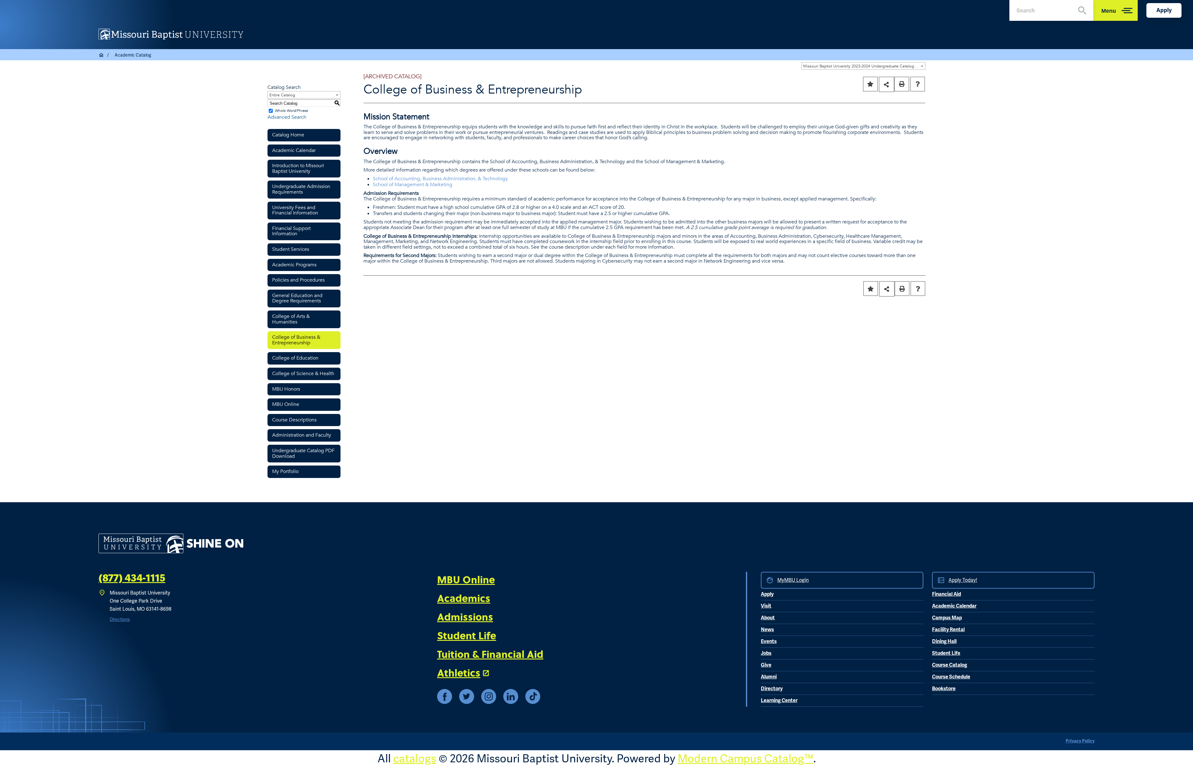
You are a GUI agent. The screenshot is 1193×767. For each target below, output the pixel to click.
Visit (766, 606)
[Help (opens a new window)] (917, 84)
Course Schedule (951, 677)
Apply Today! (962, 580)
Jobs (766, 653)
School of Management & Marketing (412, 184)
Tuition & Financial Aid (490, 653)
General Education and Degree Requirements (297, 298)
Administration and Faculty (301, 435)
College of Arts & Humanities (291, 319)
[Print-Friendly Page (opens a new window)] (901, 84)
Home (101, 55)
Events (769, 641)
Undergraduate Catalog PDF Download (303, 453)
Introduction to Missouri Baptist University (298, 168)
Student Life (466, 635)
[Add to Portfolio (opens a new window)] (870, 84)
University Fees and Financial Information (295, 210)
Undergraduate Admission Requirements (301, 189)
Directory (772, 689)
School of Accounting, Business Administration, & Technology (440, 178)
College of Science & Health (303, 373)
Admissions (465, 616)
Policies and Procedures (298, 280)
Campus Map (947, 618)
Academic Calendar (294, 150)
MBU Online (285, 404)
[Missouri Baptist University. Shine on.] (170, 543)
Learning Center (779, 700)
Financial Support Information (291, 231)
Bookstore (944, 689)
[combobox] (863, 66)
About (768, 618)
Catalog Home (288, 134)
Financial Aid (946, 594)
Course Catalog (949, 665)
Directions (120, 619)
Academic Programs (294, 264)
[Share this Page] (886, 84)
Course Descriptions (294, 419)
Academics (463, 597)
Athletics (458, 672)
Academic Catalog (133, 55)
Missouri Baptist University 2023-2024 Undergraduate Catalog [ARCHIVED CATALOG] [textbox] (864, 66)
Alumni (769, 677)
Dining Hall (944, 641)
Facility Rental (948, 630)
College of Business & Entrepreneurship (296, 340)
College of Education (295, 358)
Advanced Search (286, 117)
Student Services (290, 249)
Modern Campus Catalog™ (745, 758)
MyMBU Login (793, 580)
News (767, 630)
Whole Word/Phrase (291, 110)
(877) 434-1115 (131, 578)
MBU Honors (286, 389)
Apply (1164, 10)
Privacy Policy (1080, 741)
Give (766, 665)
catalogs (414, 758)
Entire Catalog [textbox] (282, 95)
